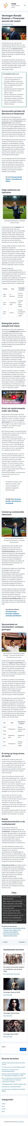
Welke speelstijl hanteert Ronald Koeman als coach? (12, 907)
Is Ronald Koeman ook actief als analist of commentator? (12, 921)
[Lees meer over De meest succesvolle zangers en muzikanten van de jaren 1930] (13, 958)
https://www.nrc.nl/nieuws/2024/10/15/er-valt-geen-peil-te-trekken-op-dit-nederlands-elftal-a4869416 (14, 930)
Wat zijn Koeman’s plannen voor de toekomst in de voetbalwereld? (13, 916)
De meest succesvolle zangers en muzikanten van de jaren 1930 (13, 969)
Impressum (21, 1121)
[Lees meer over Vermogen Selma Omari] (13, 1005)
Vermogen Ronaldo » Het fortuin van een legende (13, 501)
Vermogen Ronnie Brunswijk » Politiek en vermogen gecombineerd (13, 613)
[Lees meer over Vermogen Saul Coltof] (13, 1025)
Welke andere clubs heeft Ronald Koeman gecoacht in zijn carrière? (13, 902)
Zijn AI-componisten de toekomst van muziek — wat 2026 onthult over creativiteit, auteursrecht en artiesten (14, 1079)
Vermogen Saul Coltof (10, 1034)
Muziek (8, 974)
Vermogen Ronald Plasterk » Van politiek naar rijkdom (14, 179)
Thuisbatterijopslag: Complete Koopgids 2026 (14, 1084)
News (12, 974)
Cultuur (3, 1103)
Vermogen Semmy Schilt (11, 992)
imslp (13, 4)
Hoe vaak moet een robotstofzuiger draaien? (13, 1067)
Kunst (4, 974)
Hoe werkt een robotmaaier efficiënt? (11, 1086)
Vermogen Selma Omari (11, 1013)
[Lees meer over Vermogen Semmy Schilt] (13, 984)
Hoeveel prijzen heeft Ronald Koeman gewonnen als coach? (12, 912)
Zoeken (4, 1046)
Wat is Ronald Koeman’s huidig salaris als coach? (12, 897)
